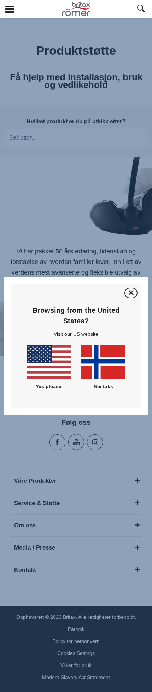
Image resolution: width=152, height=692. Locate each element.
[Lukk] (131, 293)
